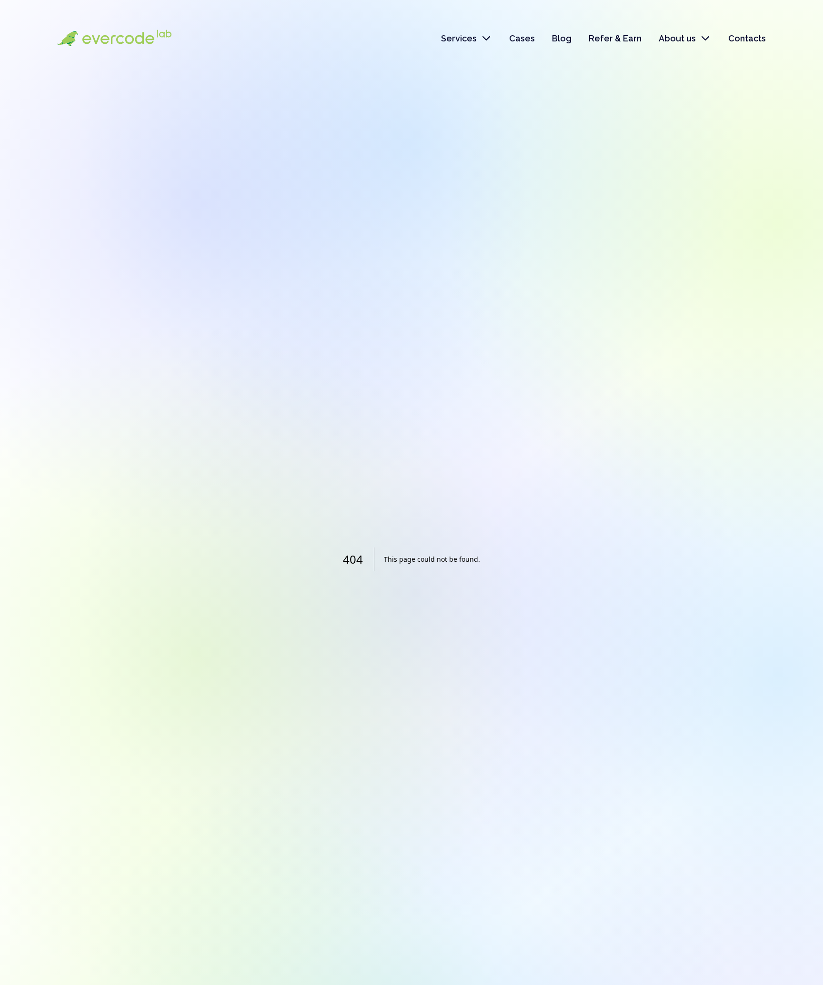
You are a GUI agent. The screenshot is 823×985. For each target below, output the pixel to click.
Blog (562, 38)
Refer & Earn (615, 38)
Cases (522, 38)
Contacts (747, 38)
